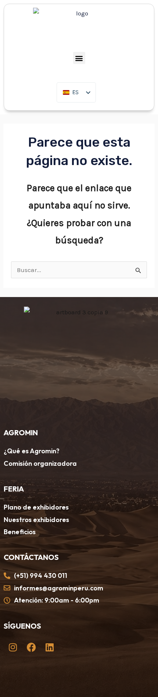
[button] (79, 58)
